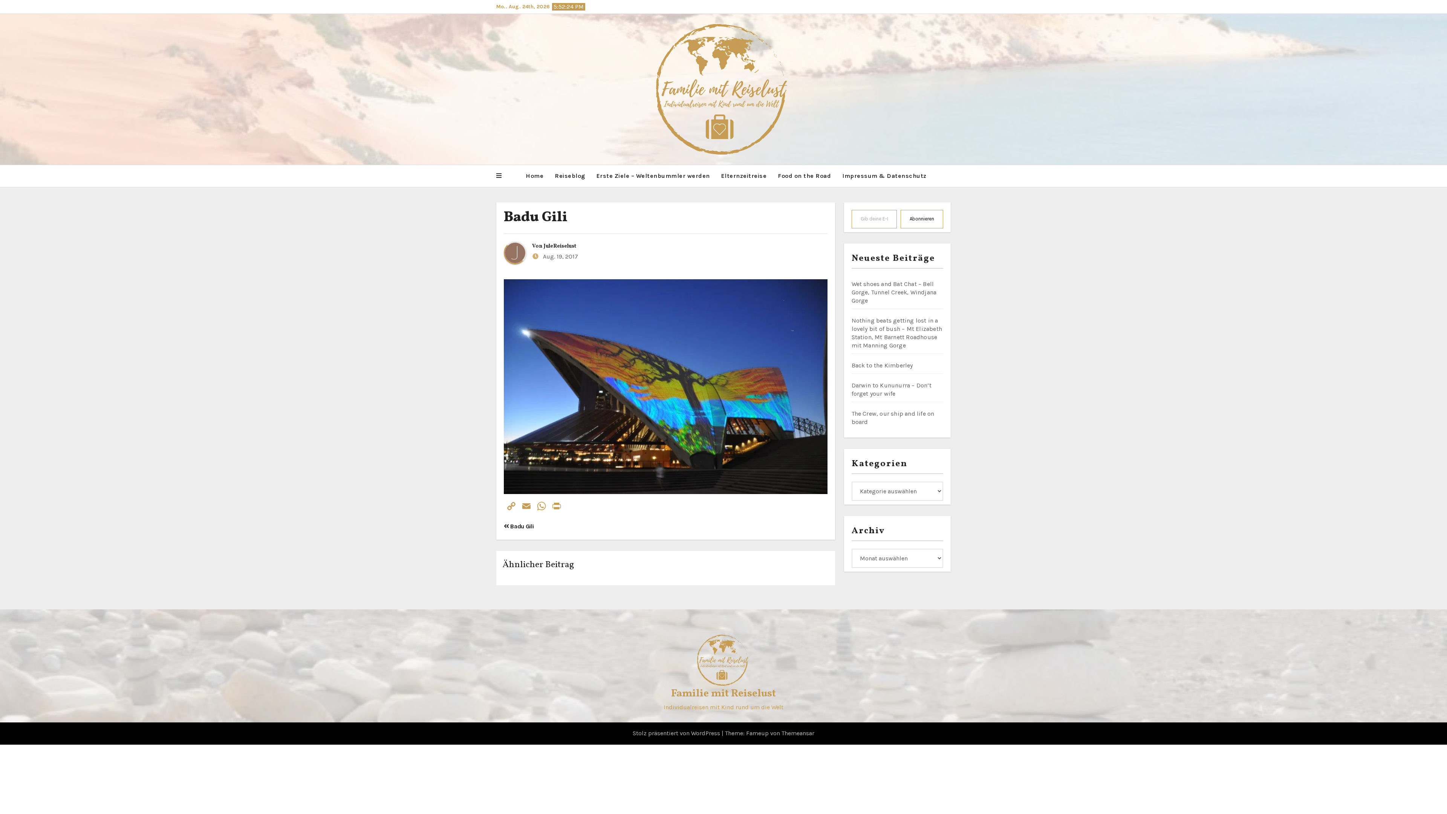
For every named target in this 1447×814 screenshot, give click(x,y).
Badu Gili (535, 218)
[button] (499, 176)
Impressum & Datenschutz (884, 175)
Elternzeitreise (744, 175)
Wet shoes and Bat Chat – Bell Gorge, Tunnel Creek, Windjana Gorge (894, 292)
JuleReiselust (560, 246)
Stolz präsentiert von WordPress (677, 733)
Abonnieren (922, 219)
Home (534, 175)
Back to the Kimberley (882, 365)
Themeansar (798, 733)
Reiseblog (570, 175)
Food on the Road (804, 175)
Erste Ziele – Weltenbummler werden (653, 175)
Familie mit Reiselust (723, 693)
